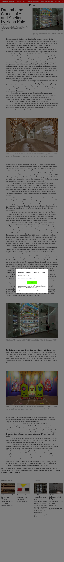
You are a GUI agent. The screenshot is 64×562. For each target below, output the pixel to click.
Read (32, 282)
